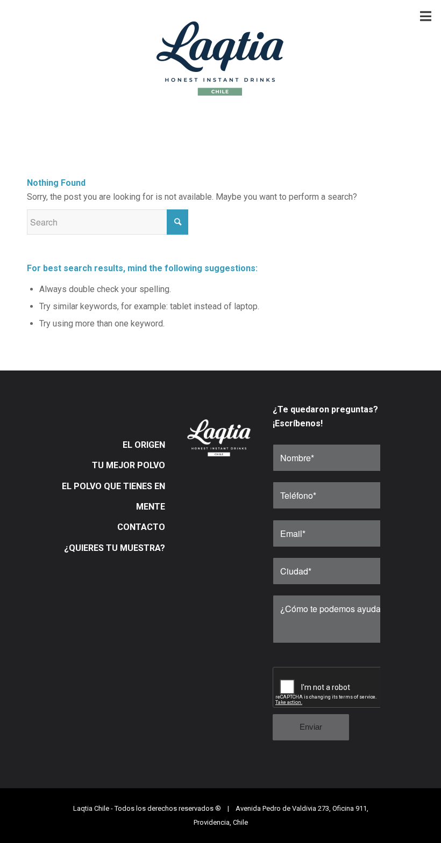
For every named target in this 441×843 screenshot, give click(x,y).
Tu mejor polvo (128, 465)
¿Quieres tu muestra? (114, 548)
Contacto (141, 527)
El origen (144, 445)
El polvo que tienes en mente (113, 496)
